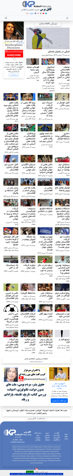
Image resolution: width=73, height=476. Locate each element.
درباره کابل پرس (37, 434)
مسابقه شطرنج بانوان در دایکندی (45, 210)
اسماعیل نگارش (60, 224)
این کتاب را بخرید (59, 400)
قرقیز (22, 410)
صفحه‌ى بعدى (30, 358)
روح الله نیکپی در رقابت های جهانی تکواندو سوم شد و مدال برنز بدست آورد (28, 108)
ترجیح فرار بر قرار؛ (64, 341)
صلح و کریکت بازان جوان (29, 267)
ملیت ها (64, 410)
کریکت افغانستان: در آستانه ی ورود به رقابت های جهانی (11, 214)
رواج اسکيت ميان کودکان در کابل (62, 294)
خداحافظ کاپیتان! (28, 293)
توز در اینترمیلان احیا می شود (63, 315)
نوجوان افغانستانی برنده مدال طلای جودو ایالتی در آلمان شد (63, 73)
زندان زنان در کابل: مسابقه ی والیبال (11, 190)
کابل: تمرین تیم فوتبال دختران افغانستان (11, 167)
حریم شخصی (47, 434)
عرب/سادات (30, 413)
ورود (66, 434)
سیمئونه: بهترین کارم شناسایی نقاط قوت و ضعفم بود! (63, 269)
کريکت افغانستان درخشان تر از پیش (28, 316)
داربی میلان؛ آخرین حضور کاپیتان (29, 342)
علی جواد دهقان (9, 250)
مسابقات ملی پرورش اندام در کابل (46, 295)
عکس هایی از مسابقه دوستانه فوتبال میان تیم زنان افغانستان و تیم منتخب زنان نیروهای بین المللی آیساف (11, 141)
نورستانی (15, 410)
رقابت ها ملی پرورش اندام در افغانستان (28, 190)
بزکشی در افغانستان (48, 189)
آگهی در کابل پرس (57, 434)
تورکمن (38, 410)
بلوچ (8, 410)
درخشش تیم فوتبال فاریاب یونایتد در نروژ (64, 167)
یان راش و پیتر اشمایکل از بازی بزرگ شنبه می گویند (45, 343)
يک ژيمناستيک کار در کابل (12, 267)
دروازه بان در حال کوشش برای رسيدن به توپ (45, 268)
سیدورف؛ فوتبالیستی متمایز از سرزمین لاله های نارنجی (28, 212)
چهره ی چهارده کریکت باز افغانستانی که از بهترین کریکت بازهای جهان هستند (45, 243)
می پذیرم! (30, 472)
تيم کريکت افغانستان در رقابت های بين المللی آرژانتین (12, 343)
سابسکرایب (13, 75)
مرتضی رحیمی (65, 88)
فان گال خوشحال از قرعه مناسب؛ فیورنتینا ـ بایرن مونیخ (11, 240)
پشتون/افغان (42, 413)
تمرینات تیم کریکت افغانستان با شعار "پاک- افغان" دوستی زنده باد (46, 109)
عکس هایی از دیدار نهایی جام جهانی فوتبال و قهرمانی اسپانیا (45, 168)
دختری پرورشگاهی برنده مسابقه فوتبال (62, 136)
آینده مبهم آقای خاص (45, 315)
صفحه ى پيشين (42, 358)
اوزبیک (45, 410)
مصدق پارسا (10, 327)
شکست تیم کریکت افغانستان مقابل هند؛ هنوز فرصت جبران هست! (62, 242)
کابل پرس (28, 119)
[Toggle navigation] (6, 18)
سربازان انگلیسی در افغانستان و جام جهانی (28, 167)
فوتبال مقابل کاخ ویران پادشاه (62, 189)
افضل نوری (45, 55)
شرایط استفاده (47, 438)
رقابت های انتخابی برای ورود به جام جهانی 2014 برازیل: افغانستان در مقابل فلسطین (11, 109)
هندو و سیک (29, 410)
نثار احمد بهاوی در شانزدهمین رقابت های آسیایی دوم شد (45, 137)
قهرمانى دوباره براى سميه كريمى (33, 69)
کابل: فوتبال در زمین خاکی (63, 104)
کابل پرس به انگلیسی (56, 438)
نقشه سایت (66, 437)
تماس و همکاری (37, 438)
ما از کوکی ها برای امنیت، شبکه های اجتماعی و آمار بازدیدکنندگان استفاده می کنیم (36, 474)
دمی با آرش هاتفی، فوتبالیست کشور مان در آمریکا (11, 317)
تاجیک (51, 410)
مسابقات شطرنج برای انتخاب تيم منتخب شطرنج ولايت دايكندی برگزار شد (63, 214)
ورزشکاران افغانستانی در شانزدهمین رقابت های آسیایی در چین (29, 139)
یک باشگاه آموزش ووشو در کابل (28, 239)
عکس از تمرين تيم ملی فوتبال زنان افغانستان (11, 295)
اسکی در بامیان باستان (59, 52)
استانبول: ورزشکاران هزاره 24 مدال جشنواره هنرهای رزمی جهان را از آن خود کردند (48, 75)
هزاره (57, 410)
